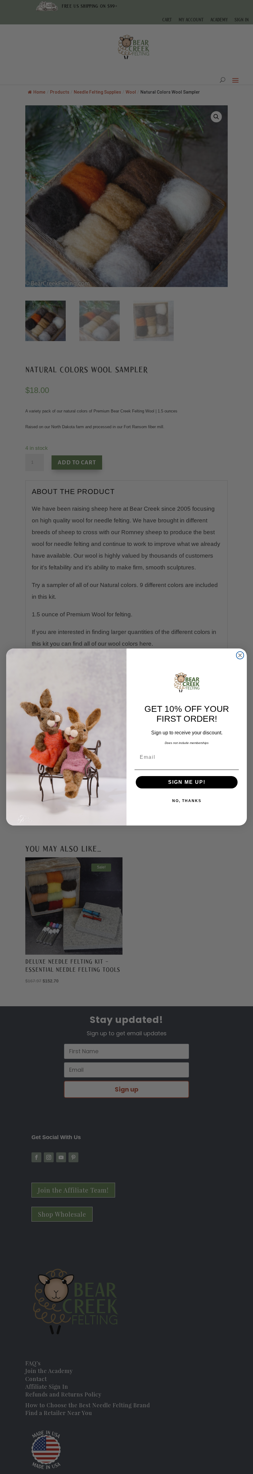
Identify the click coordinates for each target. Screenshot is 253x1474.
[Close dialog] (240, 655)
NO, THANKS (186, 801)
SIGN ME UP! (186, 782)
